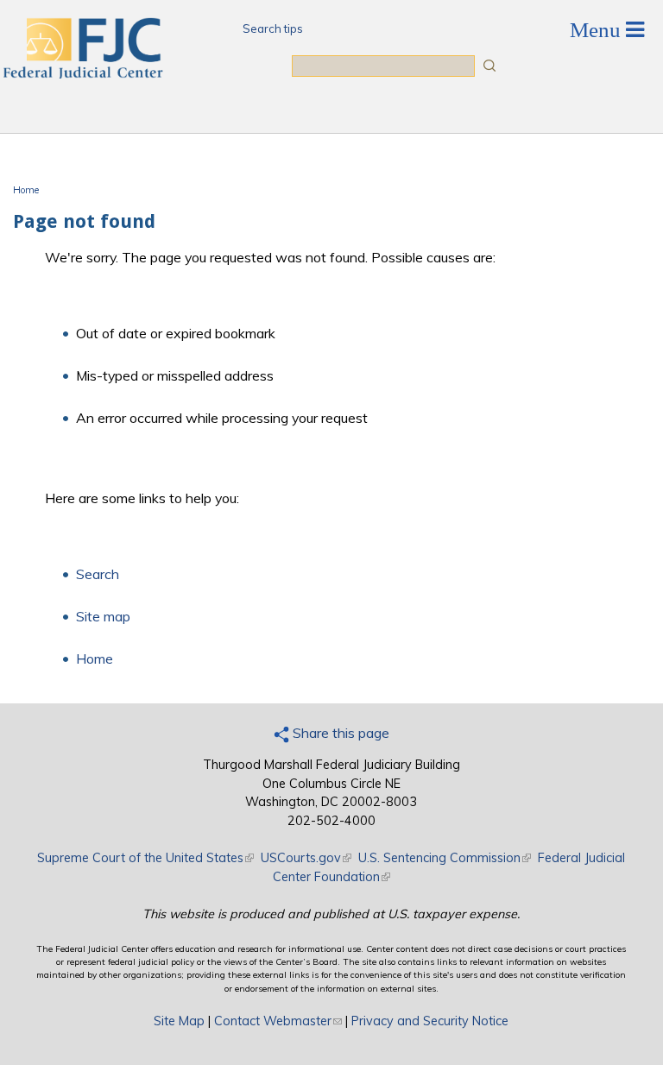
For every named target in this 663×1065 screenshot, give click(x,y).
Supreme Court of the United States (145, 858)
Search (97, 574)
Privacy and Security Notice (429, 1021)
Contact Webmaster (278, 1021)
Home (26, 190)
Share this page (339, 732)
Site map (103, 616)
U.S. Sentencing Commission (444, 858)
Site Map (179, 1021)
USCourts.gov (306, 858)
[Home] (82, 73)
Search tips (273, 28)
